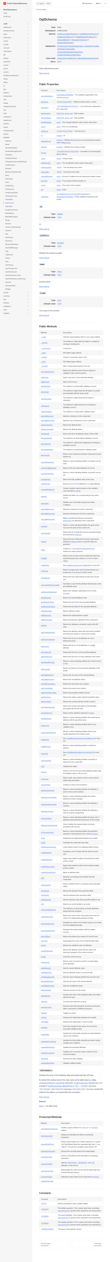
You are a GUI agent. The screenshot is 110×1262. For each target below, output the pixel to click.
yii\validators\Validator (65, 95)
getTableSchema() (48, 707)
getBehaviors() (46, 620)
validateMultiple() (47, 1063)
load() (43, 842)
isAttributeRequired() (49, 804)
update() (44, 1027)
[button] (16, 9)
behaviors (44, 108)
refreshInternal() (47, 1171)
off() (42, 878)
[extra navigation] (105, 3)
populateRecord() (47, 924)
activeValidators (47, 96)
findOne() (44, 571)
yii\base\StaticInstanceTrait (87, 58)
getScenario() (46, 701)
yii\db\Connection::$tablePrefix (86, 1083)
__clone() (44, 343)
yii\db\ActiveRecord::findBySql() (78, 565)
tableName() (45, 996)
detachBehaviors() (48, 514)
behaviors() (45, 455)
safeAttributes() (47, 951)
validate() (44, 1059)
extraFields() (45, 533)
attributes (44, 102)
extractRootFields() (48, 1151)
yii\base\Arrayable (91, 46)
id (41, 136)
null (71, 113)
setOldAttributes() (47, 986)
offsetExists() (46, 885)
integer (59, 136)
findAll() (44, 558)
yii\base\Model (63, 40)
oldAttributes (46, 163)
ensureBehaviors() (48, 519)
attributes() (45, 434)
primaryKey (45, 172)
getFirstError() (46, 652)
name (43, 158)
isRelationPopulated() (49, 825)
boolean (60, 140)
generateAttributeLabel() (50, 585)
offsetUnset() (46, 900)
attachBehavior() (47, 416)
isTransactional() (47, 832)
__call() (43, 337)
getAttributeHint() (47, 602)
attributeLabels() (47, 429)
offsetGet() (45, 891)
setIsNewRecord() (47, 977)
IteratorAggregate (75, 46)
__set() (43, 362)
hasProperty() (46, 761)
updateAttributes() (48, 1047)
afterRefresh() (46, 399)
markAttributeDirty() (48, 872)
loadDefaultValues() (48, 847)
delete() (44, 496)
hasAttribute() (46, 719)
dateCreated (45, 113)
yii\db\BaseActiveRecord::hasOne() (79, 752)
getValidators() (46, 713)
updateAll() (45, 1034)
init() (42, 766)
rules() (78, 491)
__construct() (45, 348)
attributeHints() (46, 425)
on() (42, 904)
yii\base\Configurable (66, 49)
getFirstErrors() (46, 657)
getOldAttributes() (47, 679)
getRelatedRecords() (48, 693)
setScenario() (46, 990)
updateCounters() (47, 1053)
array (58, 122)
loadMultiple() (46, 853)
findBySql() (45, 565)
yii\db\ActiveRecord (65, 37)
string (67, 113)
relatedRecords (46, 176)
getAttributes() (46, 611)
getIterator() (45, 669)
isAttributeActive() (47, 790)
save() (68, 143)
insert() (43, 772)
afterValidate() (46, 412)
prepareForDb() (46, 1164)
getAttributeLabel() (48, 606)
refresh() (44, 941)
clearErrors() (45, 484)
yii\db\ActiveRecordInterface (69, 55)
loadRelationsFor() (48, 867)
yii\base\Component (79, 40)
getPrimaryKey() (47, 688)
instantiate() (45, 785)
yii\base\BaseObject (65, 43)
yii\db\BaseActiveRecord (85, 37)
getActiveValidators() (49, 592)
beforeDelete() (46, 438)
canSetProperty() (47, 474)
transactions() (46, 1007)
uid (42, 190)
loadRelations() (46, 860)
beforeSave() (46, 444)
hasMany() (45, 740)
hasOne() (44, 754)
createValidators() (47, 489)
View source (44, 73)
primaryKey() (45, 936)
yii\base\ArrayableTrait (66, 58)
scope (43, 185)
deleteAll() (45, 503)
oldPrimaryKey (46, 167)
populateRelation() (48, 931)
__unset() (44, 366)
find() (43, 550)
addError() (44, 377)
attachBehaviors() (47, 420)
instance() (45, 779)
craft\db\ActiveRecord (88, 34)
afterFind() (45, 392)
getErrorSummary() (48, 639)
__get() (43, 353)
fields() (43, 542)
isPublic (44, 147)
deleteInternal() (47, 1136)
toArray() (78, 535)
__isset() (44, 357)
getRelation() (46, 697)
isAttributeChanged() (49, 797)
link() (43, 838)
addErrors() (45, 382)
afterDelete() (45, 386)
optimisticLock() (47, 917)
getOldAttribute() (47, 675)
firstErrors (44, 131)
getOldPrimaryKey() (48, 684)
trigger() (44, 1013)
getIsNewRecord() (47, 662)
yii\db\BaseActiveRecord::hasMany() (80, 738)
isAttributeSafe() (47, 811)
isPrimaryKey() (46, 818)
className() (45, 479)
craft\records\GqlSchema (67, 34)
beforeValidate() (47, 449)
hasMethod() (46, 747)
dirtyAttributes (46, 122)
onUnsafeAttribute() (48, 910)
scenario (65, 97)
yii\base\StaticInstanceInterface (70, 52)
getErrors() (45, 646)
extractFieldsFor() (47, 1144)
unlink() (44, 1017)
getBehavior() (46, 615)
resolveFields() (46, 1177)
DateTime (60, 113)
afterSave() (45, 406)
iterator (43, 153)
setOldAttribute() (47, 981)
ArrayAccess (62, 46)
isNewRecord (46, 141)
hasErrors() (45, 726)
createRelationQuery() (49, 1129)
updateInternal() (47, 1181)
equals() (44, 526)
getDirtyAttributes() (48, 632)
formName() (45, 578)
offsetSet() (45, 895)
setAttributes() (46, 972)
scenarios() (45, 962)
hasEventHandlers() (48, 733)
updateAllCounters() (48, 1041)
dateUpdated (46, 118)
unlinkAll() (44, 1022)
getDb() (44, 625)
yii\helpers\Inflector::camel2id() (52, 1083)
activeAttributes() (47, 372)
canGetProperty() (47, 462)
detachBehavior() (47, 509)
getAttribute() (46, 598)
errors (43, 127)
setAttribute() (46, 968)
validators (44, 197)
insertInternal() (46, 1157)
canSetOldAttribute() (48, 468)
